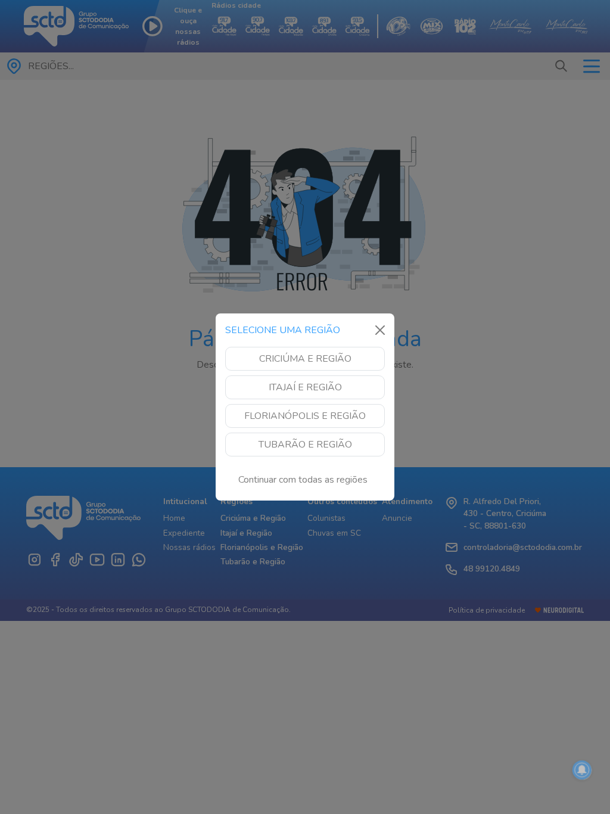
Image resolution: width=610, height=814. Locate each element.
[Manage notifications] (582, 769)
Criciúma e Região (305, 358)
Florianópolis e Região (305, 415)
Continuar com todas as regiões (303, 479)
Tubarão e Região (305, 444)
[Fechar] (380, 330)
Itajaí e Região (305, 387)
